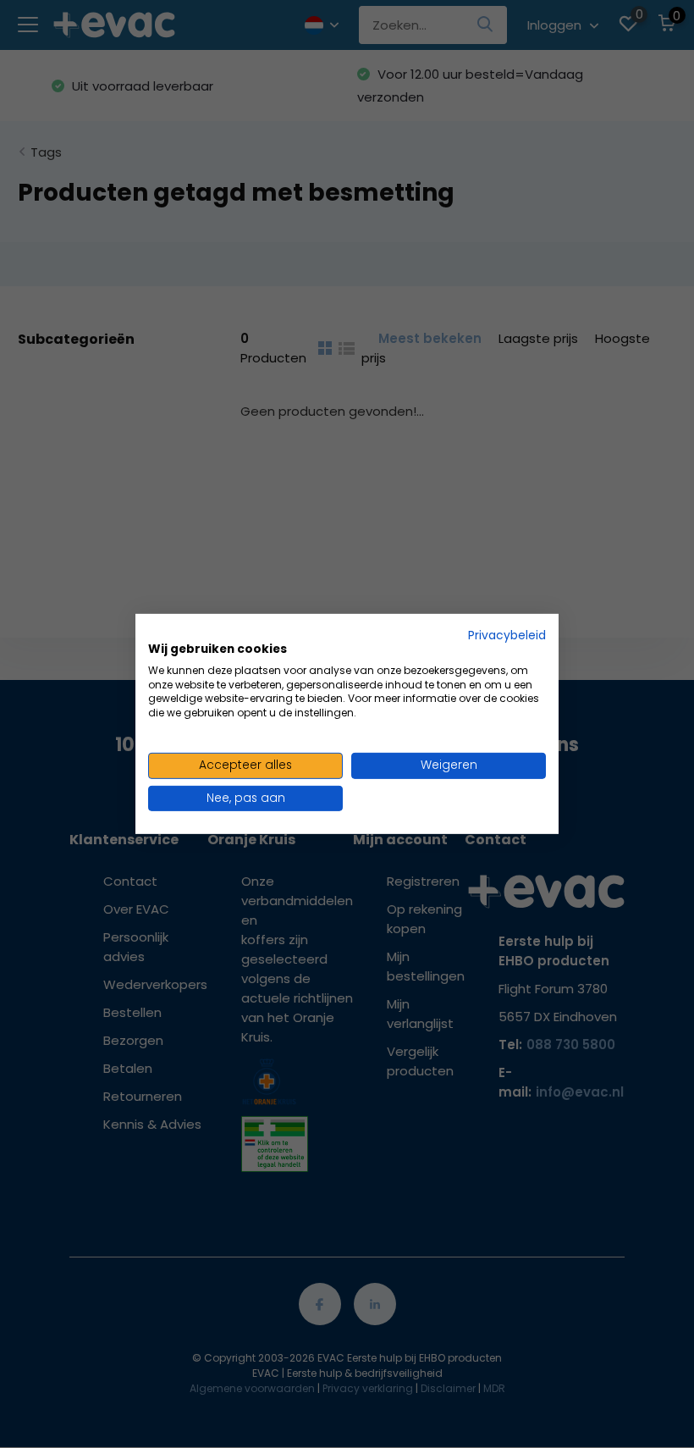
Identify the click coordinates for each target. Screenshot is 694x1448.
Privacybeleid (507, 635)
